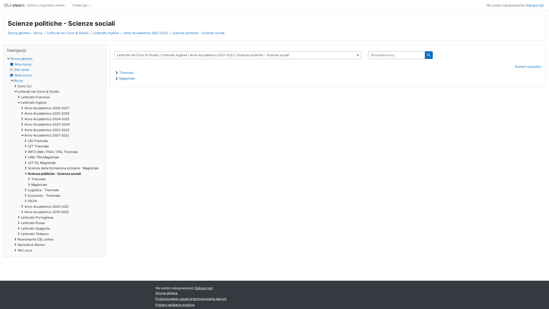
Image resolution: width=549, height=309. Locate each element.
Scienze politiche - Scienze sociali (198, 33)
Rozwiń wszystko (528, 67)
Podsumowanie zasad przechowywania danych (191, 299)
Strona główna (19, 33)
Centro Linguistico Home (46, 5)
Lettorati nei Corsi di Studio (68, 33)
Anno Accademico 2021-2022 (146, 33)
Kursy (38, 33)
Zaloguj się (534, 5)
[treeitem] (55, 154)
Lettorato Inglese (106, 33)
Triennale (126, 73)
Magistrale (127, 78)
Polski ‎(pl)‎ (79, 5)
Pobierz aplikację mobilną (174, 305)
